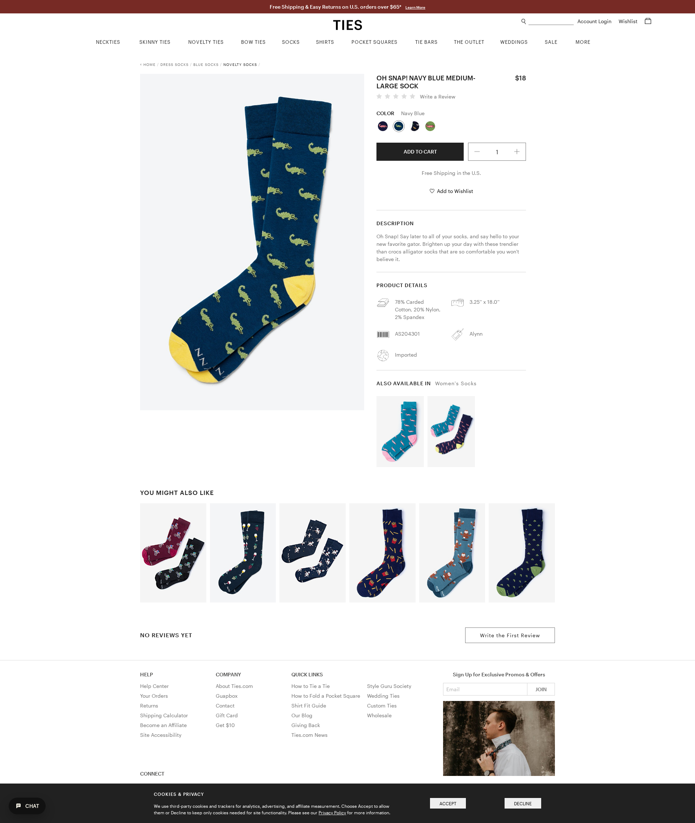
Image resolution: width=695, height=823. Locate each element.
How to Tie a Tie (310, 686)
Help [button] (146, 674)
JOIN (541, 689)
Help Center (154, 686)
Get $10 (225, 725)
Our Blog (301, 715)
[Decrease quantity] (477, 151)
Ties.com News (309, 735)
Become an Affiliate (163, 725)
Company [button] (228, 674)
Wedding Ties (383, 696)
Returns (149, 705)
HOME (149, 64)
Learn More (415, 7)
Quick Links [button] (307, 674)
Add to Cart (420, 151)
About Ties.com (234, 686)
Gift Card (227, 715)
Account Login (595, 21)
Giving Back (305, 725)
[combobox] (551, 21)
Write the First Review (510, 635)
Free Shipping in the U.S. (451, 173)
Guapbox (226, 696)
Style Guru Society (389, 686)
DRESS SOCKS (174, 64)
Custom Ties (382, 705)
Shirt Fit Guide (308, 705)
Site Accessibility (160, 735)
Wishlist (629, 21)
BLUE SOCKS (206, 64)
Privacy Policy (332, 812)
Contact (225, 705)
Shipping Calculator (164, 715)
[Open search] (524, 21)
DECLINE (523, 803)
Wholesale (379, 715)
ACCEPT (447, 803)
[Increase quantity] (517, 151)
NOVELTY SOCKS (240, 64)
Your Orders (154, 696)
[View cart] (648, 21)
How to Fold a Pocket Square (325, 696)
